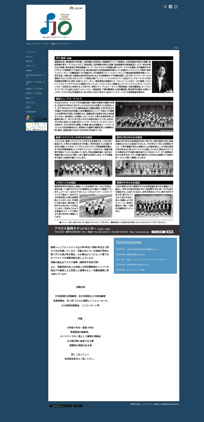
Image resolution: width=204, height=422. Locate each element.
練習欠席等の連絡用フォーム (36, 76)
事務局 (28, 107)
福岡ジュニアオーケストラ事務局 (147, 404)
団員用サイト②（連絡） (35, 89)
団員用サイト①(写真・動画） (35, 83)
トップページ (31, 52)
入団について (31, 66)
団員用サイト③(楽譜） (34, 93)
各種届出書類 (31, 112)
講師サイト (30, 98)
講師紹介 (29, 71)
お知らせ (29, 57)
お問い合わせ (31, 103)
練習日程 (29, 61)
